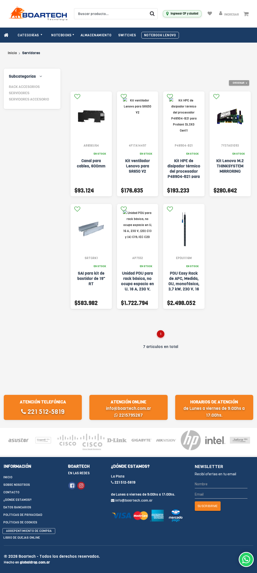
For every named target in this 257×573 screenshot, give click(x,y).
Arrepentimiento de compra (29, 531)
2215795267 (130, 415)
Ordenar (238, 82)
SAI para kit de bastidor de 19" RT (91, 278)
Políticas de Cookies (20, 522)
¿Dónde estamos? (17, 500)
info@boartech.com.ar (128, 408)
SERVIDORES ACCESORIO (29, 99)
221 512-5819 (45, 412)
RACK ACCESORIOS (24, 86)
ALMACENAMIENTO (96, 35)
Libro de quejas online (21, 538)
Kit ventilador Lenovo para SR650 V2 (137, 166)
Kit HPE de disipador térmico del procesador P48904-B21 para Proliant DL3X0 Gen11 (183, 174)
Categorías (29, 35)
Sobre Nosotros (16, 485)
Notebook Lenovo (160, 35)
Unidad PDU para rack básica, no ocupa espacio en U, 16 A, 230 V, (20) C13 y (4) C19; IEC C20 (137, 286)
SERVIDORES (19, 93)
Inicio (12, 53)
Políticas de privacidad (22, 515)
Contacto (11, 492)
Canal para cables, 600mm (91, 163)
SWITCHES (127, 35)
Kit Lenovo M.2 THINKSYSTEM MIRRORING (230, 166)
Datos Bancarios (17, 507)
